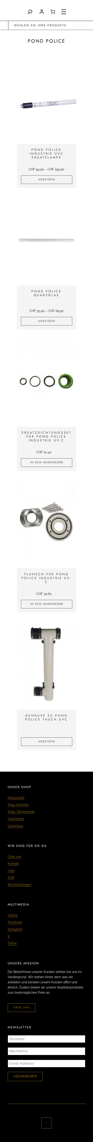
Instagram (15, 929)
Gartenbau (15, 826)
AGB (11, 877)
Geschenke (16, 819)
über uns (21, 1007)
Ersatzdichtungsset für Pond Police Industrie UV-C (47, 436)
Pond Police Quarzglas (46, 293)
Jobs (11, 870)
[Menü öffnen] (64, 12)
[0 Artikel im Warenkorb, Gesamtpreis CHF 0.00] (52, 12)
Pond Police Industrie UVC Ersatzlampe (47, 153)
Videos (13, 915)
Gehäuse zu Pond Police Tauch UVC (46, 717)
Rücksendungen (19, 884)
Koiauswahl (16, 798)
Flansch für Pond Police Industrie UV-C (46, 578)
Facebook (15, 922)
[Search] (30, 12)
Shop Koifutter (18, 805)
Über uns (14, 856)
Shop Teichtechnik (21, 812)
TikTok (12, 943)
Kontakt (13, 863)
